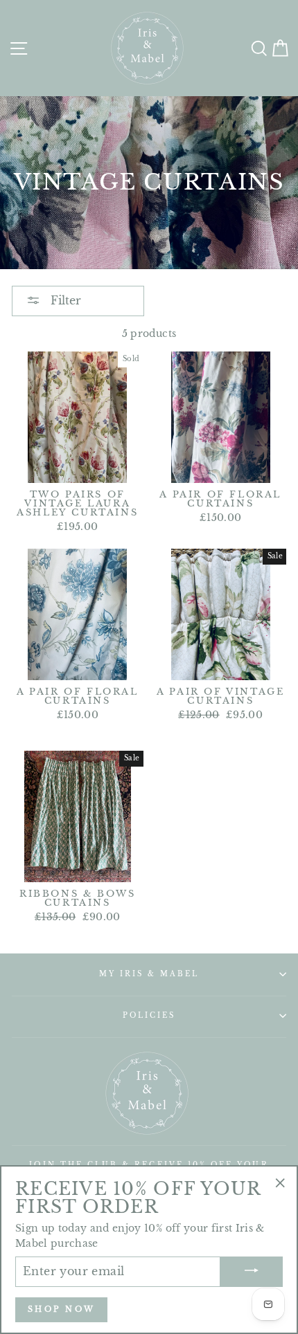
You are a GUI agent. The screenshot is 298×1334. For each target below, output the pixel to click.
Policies (149, 1015)
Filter (64, 300)
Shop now (61, 1309)
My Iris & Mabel (149, 973)
